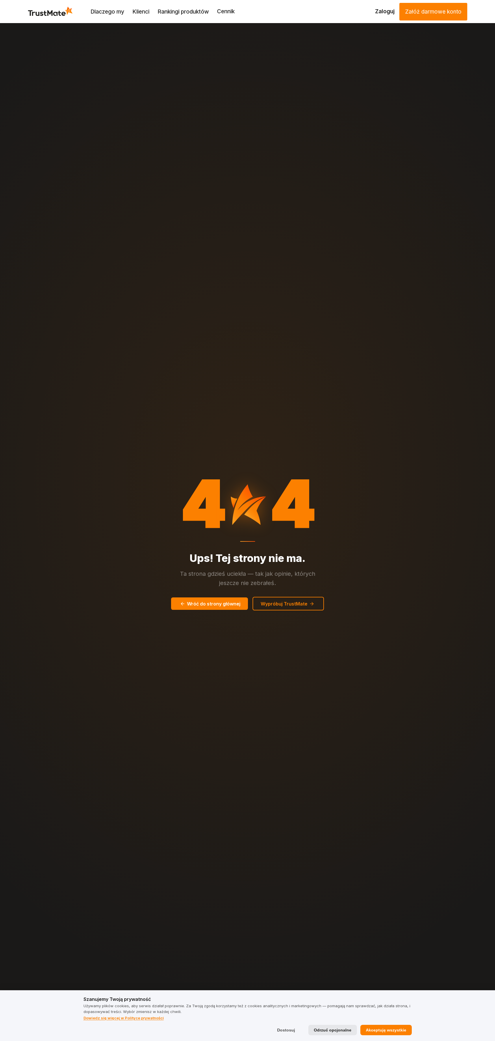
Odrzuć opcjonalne (332, 1030)
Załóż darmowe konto (433, 11)
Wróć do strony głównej (213, 604)
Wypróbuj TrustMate (284, 604)
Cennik (226, 11)
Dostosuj (286, 1030)
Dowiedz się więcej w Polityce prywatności (124, 1018)
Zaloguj (385, 11)
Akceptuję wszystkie (386, 1030)
